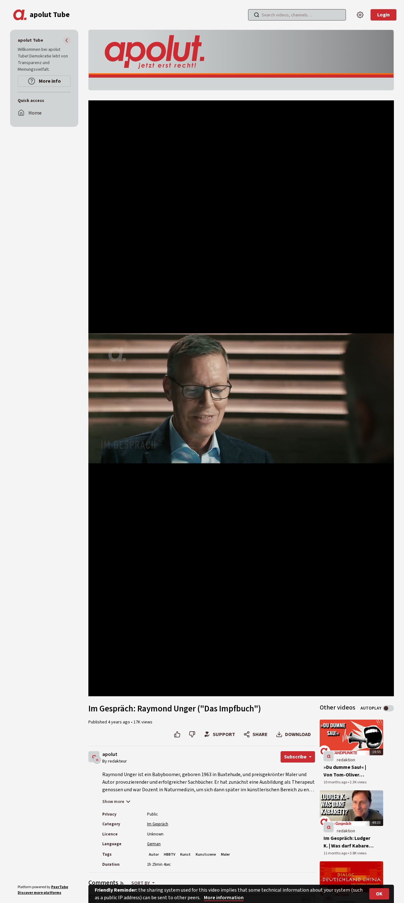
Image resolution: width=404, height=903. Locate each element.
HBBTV (169, 854)
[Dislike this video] (192, 734)
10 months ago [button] (336, 782)
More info (49, 81)
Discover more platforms (39, 892)
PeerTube (59, 887)
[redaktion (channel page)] (329, 756)
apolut (109, 754)
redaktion (346, 760)
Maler (225, 854)
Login (383, 14)
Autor (154, 854)
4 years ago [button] (119, 722)
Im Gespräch (157, 824)
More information (224, 897)
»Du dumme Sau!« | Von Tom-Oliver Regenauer (345, 771)
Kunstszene (206, 854)
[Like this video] (177, 734)
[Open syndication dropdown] (122, 883)
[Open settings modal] (360, 14)
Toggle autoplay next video (388, 708)
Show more (113, 802)
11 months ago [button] (336, 853)
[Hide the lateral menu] (67, 40)
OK (379, 893)
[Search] (256, 15)
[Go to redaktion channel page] (97, 759)
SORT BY (141, 883)
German (154, 844)
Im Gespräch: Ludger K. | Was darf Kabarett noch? (348, 842)
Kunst (185, 854)
